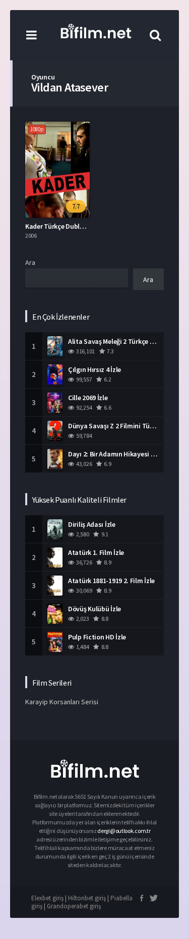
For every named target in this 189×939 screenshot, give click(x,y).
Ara (30, 262)
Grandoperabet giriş (74, 906)
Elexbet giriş (47, 898)
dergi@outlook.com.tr (123, 830)
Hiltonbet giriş (87, 898)
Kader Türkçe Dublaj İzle (61, 226)
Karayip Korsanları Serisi (61, 701)
